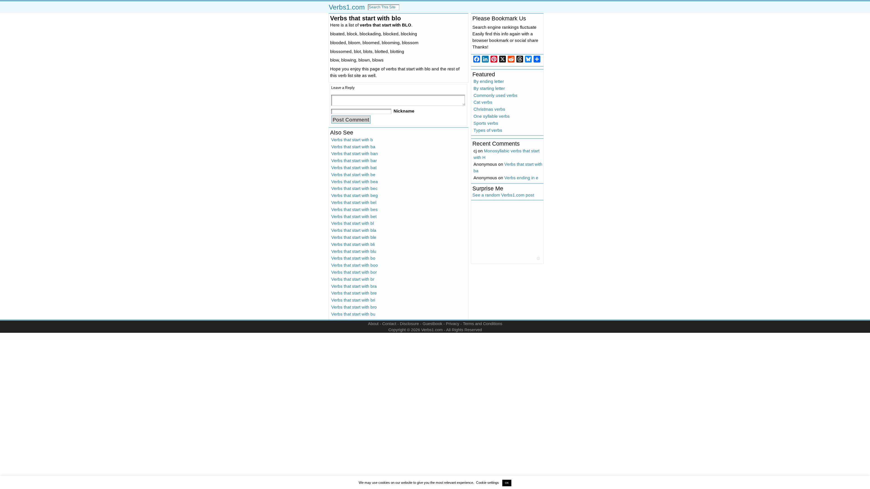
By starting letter (489, 88)
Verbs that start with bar (354, 160)
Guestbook (432, 323)
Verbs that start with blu (353, 251)
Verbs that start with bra (354, 286)
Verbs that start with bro (354, 307)
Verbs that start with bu (353, 314)
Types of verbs (488, 130)
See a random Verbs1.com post (503, 195)
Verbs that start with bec (354, 188)
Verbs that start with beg (354, 195)
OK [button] (507, 483)
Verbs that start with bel (353, 202)
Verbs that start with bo (353, 258)
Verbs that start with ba (353, 146)
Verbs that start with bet (354, 216)
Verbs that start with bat (354, 167)
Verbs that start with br (352, 279)
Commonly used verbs (495, 95)
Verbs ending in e (521, 177)
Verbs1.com (347, 7)
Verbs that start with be (353, 174)
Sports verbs (486, 123)
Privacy (452, 323)
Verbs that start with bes (354, 209)
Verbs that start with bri (353, 300)
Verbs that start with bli (353, 244)
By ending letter (489, 81)
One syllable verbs (492, 116)
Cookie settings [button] (487, 482)
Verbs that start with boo (354, 265)
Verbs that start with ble (353, 237)
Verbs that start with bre (354, 293)
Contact (389, 323)
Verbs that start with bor (354, 272)
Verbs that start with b (352, 139)
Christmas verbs (489, 109)
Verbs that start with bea (354, 181)
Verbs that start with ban (354, 153)
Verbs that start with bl (352, 223)
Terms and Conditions (482, 323)
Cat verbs (483, 102)
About (373, 323)
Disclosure (409, 323)
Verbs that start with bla (353, 230)
